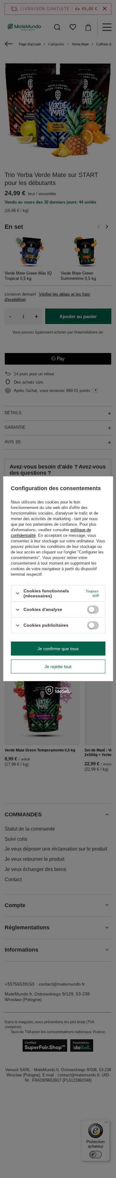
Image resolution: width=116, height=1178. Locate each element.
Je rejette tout (58, 666)
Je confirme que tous (58, 648)
